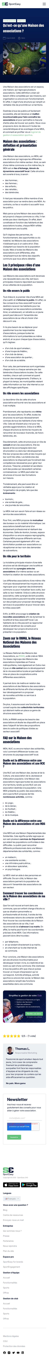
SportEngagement (11, 1267)
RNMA (22, 656)
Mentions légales (11, 1336)
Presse (6, 1236)
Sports (6, 1287)
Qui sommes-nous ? (12, 1231)
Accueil (6, 1277)
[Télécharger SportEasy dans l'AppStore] (11, 1185)
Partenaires (8, 1241)
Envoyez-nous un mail (13, 1220)
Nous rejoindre (10, 1246)
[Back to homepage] (11, 4)
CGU (5, 1341)
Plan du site (8, 1251)
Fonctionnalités (10, 1282)
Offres (6, 1292)
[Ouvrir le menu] (44, 4)
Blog (5, 1210)
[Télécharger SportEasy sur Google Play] (29, 1185)
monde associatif (10, 21)
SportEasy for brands (13, 1262)
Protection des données (14, 1346)
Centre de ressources (13, 1215)
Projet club (21, 21)
